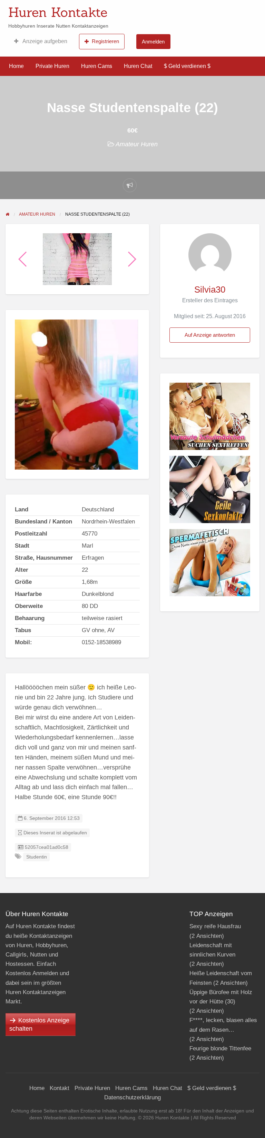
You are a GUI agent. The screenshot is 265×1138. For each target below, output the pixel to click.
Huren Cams (96, 66)
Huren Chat (138, 66)
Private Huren (52, 66)
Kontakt (59, 1088)
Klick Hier (182, 10)
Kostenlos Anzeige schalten (39, 1024)
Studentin (36, 857)
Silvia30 (209, 289)
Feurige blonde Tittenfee (220, 1048)
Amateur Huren (137, 144)
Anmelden (153, 42)
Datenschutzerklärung (132, 1097)
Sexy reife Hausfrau (215, 926)
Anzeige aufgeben (44, 41)
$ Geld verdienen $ (187, 66)
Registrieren (105, 41)
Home (16, 66)
